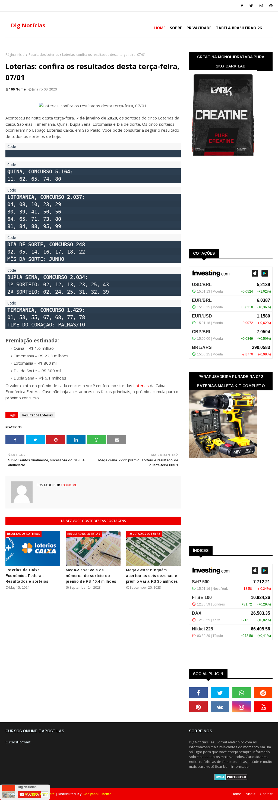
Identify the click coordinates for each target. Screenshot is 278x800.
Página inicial (15, 54)
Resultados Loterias (44, 54)
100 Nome (17, 89)
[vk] (220, 706)
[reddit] (263, 692)
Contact (266, 794)
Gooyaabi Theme (97, 794)
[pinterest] (270, 5)
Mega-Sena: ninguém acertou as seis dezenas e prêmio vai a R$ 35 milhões (152, 576)
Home (236, 794)
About (250, 794)
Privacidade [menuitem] (199, 27)
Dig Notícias (28, 25)
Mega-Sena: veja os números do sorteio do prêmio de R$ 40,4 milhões (91, 576)
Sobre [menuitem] (176, 27)
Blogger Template (40, 794)
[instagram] (261, 5)
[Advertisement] (229, 204)
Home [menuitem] (160, 27)
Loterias (141, 385)
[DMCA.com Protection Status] (230, 778)
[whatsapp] (241, 692)
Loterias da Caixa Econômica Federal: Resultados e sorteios (26, 576)
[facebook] (242, 5)
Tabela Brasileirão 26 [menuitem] (239, 27)
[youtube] (263, 706)
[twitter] (251, 5)
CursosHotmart (17, 742)
